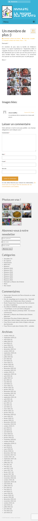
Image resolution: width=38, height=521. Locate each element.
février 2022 (7, 387)
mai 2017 (7, 466)
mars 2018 (7, 449)
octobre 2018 (8, 441)
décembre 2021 (9, 391)
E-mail (4, 161)
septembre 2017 (9, 458)
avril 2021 (7, 407)
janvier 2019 (7, 437)
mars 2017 (7, 470)
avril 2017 (7, 468)
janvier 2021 (7, 412)
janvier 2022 (7, 389)
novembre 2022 (9, 370)
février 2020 (7, 418)
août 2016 (7, 483)
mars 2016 (7, 493)
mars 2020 (7, 416)
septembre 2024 (9, 337)
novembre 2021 (9, 393)
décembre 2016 (9, 476)
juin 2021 (7, 403)
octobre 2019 (8, 426)
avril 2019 (7, 432)
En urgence (7, 260)
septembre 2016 (9, 482)
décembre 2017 (9, 453)
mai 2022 (7, 382)
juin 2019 (7, 428)
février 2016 (7, 495)
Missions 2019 (8, 274)
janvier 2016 (7, 497)
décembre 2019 (9, 422)
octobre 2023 (8, 351)
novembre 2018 (9, 439)
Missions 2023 (8, 278)
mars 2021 (7, 408)
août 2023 (7, 355)
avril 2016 (7, 491)
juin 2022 (7, 380)
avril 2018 (7, 447)
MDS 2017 (7, 264)
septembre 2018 (9, 443)
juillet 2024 (7, 341)
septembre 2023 (9, 353)
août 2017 (7, 460)
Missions (6, 266)
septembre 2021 (9, 397)
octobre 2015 (8, 503)
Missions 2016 (8, 268)
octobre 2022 (8, 372)
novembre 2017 (9, 455)
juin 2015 (7, 508)
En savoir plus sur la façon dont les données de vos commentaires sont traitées (19, 184)
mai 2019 (7, 430)
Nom (3, 154)
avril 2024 (7, 343)
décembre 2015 (9, 499)
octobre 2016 (8, 480)
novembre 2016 (9, 478)
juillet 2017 (7, 462)
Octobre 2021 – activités (26, 326)
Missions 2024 (8, 280)
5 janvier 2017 (27, 112)
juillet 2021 (7, 401)
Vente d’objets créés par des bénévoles (23, 320)
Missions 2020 (8, 276)
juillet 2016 (7, 485)
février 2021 (7, 410)
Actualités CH (8, 258)
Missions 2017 (8, 270)
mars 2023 (7, 362)
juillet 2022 (7, 378)
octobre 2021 (8, 395)
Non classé (7, 285)
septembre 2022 (9, 374)
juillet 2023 (7, 357)
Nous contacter (26, 301)
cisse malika (12, 113)
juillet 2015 (7, 507)
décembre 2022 (9, 368)
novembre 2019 (9, 424)
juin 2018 (7, 445)
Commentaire (6, 132)
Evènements (8, 262)
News (21, 40)
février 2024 (7, 347)
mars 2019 (7, 433)
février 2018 (7, 451)
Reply (32, 112)
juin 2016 (7, 487)
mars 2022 (7, 385)
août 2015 (7, 505)
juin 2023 (7, 358)
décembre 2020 (9, 414)
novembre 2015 (9, 501)
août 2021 (7, 399)
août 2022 (7, 376)
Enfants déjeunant (23, 318)
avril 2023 (7, 360)
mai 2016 (7, 489)
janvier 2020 (7, 420)
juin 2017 (7, 464)
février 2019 (7, 435)
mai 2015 (7, 510)
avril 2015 (7, 512)
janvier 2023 (7, 366)
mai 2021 (7, 405)
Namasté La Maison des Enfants (12, 38)
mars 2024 (7, 345)
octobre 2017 (8, 457)
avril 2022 (7, 383)
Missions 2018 (8, 272)
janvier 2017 (7, 474)
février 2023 (7, 364)
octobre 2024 (8, 335)
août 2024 (7, 339)
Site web (4, 168)
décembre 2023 (9, 349)
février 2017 (7, 472)
